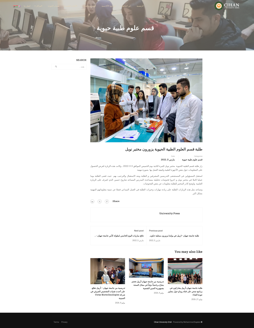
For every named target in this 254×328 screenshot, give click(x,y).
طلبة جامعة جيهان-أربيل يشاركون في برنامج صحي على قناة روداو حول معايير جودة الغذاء (185, 291)
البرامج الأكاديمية (109, 6)
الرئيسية (140, 6)
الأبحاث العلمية (71, 6)
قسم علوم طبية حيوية (192, 159)
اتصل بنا (27, 6)
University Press (169, 213)
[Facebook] (107, 201)
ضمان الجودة (53, 6)
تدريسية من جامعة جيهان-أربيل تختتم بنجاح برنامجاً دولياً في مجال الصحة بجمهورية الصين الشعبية (148, 285)
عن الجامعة (126, 6)
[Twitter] (100, 201)
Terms (56, 322)
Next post (139, 230)
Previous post (156, 230)
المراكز (39, 6)
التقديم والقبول (89, 6)
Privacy (64, 322)
